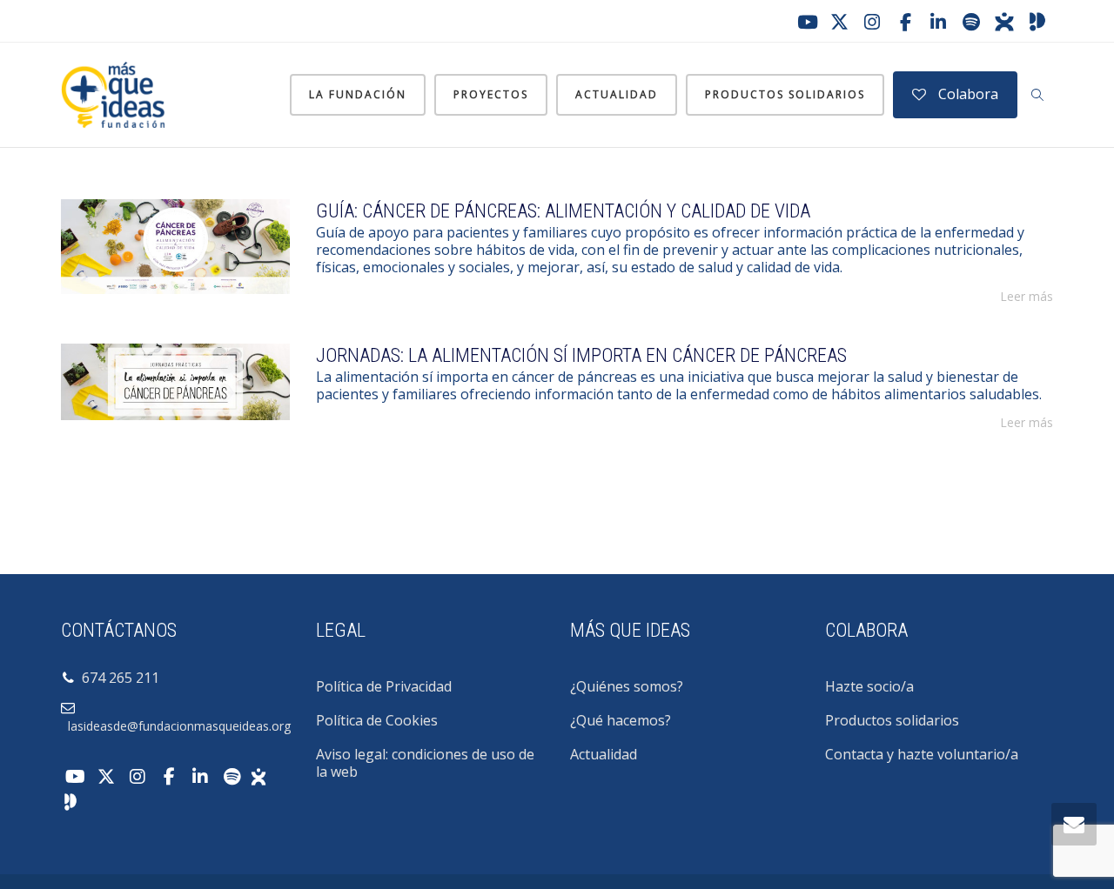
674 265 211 (117, 677)
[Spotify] (971, 21)
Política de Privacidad (384, 686)
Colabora (966, 94)
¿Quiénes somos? (626, 686)
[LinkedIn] (938, 21)
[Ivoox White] (258, 775)
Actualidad (616, 94)
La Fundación (357, 94)
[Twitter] (839, 21)
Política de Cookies (377, 720)
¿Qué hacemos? (620, 720)
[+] (175, 246)
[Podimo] (1037, 21)
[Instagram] (872, 21)
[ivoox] (1004, 21)
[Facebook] (905, 21)
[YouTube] (806, 21)
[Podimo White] (70, 800)
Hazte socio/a (869, 686)
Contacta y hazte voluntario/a (921, 754)
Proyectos (490, 94)
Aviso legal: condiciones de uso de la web (425, 763)
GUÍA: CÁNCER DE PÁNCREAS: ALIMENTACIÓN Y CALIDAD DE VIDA (563, 211)
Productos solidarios (785, 94)
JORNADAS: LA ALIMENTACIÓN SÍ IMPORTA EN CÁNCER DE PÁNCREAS (581, 355)
